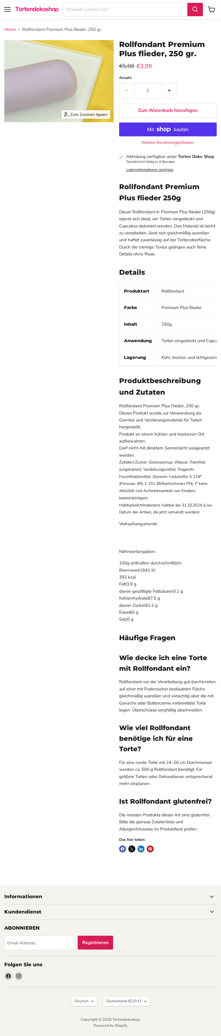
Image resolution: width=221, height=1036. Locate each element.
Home (10, 29)
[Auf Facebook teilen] (122, 848)
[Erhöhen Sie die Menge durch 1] (169, 90)
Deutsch (81, 1001)
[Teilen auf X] (131, 848)
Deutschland (123, 1001)
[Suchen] (195, 9)
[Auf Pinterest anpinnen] (150, 848)
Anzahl (125, 78)
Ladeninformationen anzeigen (150, 170)
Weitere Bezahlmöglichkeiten (168, 142)
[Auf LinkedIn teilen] (141, 848)
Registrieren (95, 942)
